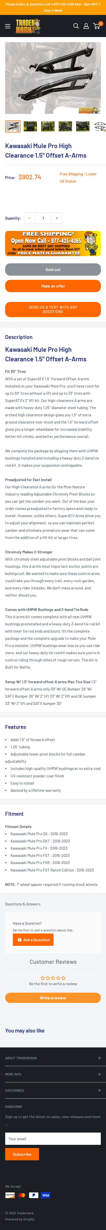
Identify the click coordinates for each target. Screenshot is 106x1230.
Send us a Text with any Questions (53, 309)
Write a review (53, 997)
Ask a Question (36, 939)
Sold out (53, 269)
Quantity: (13, 218)
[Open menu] (7, 26)
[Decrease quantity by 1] (29, 218)
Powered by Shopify (19, 1219)
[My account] (86, 26)
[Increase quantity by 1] (56, 218)
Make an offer (53, 285)
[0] (96, 26)
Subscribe (22, 1154)
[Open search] (76, 26)
